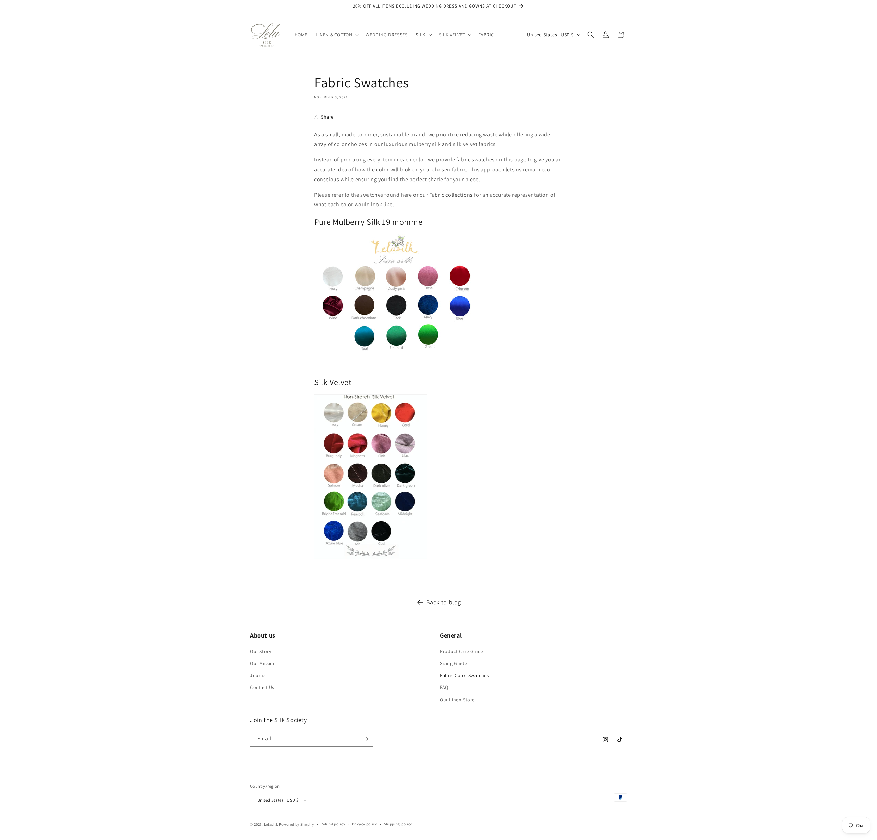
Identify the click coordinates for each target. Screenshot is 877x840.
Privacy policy (364, 824)
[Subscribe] (365, 739)
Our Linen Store (457, 699)
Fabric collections (451, 194)
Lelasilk (271, 824)
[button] (336, 34)
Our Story (260, 651)
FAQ (444, 687)
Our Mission (263, 663)
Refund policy (333, 824)
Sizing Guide (453, 663)
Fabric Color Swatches (464, 675)
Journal (259, 675)
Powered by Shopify (296, 824)
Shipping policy (398, 824)
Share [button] (327, 117)
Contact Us (262, 687)
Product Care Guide (461, 651)
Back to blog (443, 602)
